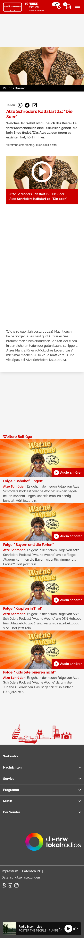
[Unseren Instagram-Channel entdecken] (16, 885)
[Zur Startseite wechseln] (12, 7)
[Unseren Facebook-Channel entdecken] (10, 885)
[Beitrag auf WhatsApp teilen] (20, 105)
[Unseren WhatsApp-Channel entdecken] (4, 885)
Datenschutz (31, 871)
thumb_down (61, 928)
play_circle (68, 928)
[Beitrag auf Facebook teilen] (27, 105)
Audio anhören (67, 472)
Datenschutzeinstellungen (21, 877)
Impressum (10, 871)
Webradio (10, 756)
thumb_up (75, 928)
